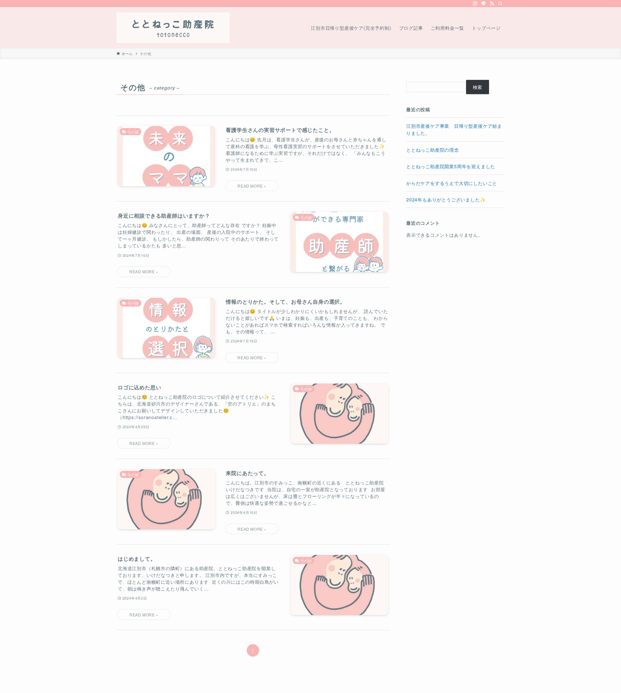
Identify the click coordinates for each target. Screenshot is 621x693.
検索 (478, 87)
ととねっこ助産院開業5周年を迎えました (450, 166)
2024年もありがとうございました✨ (445, 199)
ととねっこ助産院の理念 (432, 149)
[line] (483, 3)
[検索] (500, 3)
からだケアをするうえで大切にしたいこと (451, 183)
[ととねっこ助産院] (173, 27)
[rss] (492, 3)
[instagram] (475, 3)
